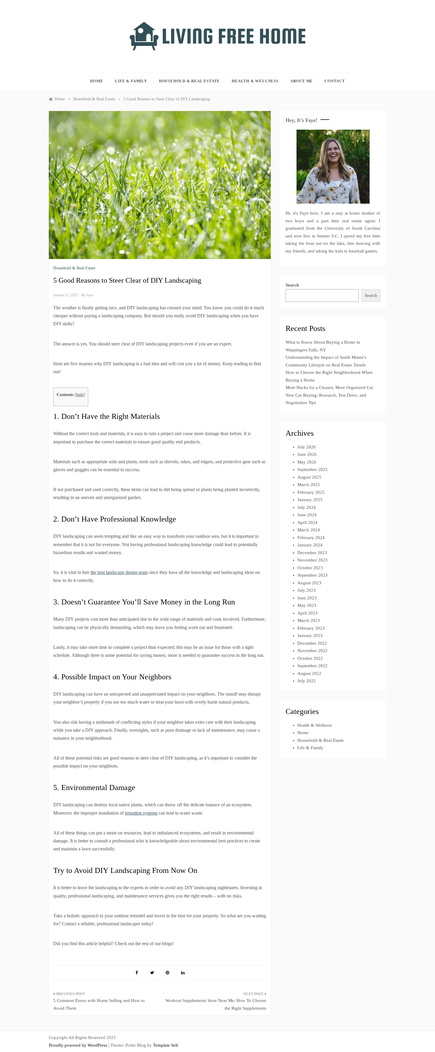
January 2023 (310, 635)
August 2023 (309, 582)
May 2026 (306, 462)
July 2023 (306, 590)
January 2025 (310, 499)
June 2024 (307, 514)
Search (292, 285)
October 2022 (310, 658)
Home (96, 81)
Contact (335, 81)
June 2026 (307, 454)
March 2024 (308, 529)
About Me (301, 81)
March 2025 (308, 484)
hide (79, 395)
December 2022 (312, 643)
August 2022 (309, 673)
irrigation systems (141, 812)
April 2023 (307, 613)
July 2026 (306, 447)
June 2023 (307, 598)
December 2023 (312, 552)
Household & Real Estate (189, 81)
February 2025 (311, 492)
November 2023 (312, 560)
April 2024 (307, 522)
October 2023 (310, 567)
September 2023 (312, 575)
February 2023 (311, 628)
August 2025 (309, 477)
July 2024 (306, 507)
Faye (89, 295)
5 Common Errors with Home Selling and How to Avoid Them (99, 1004)
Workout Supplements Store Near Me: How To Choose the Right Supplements (215, 1004)
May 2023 (306, 605)
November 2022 (312, 650)
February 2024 (311, 537)
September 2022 (312, 665)
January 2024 (310, 545)
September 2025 (312, 469)
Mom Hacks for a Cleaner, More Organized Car (329, 387)
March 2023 (308, 620)
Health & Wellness (255, 81)
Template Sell (165, 1045)
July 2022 (306, 680)
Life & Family (131, 81)
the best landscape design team (119, 572)
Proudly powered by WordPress (78, 1045)
